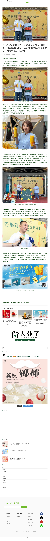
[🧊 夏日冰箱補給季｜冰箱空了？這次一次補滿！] (5, 451)
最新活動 (4, 482)
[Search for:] (25, 347)
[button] (27, 2)
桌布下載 (4, 487)
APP (3, 467)
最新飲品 (4, 485)
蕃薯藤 (23, 302)
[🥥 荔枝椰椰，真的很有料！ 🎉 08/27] (25, 381)
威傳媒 (18, 302)
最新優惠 (4, 478)
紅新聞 (27, 302)
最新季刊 (4, 480)
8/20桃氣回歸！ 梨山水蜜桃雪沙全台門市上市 (18, 458)
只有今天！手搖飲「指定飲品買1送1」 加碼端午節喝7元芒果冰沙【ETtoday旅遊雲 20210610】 (25, 323)
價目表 (3, 469)
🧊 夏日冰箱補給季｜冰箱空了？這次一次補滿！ (18, 450)
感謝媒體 (13, 54)
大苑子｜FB (6, 410)
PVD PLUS (35, 531)
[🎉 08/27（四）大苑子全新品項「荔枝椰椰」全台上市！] (5, 444)
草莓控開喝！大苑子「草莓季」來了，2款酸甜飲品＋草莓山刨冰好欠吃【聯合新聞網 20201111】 (9, 321)
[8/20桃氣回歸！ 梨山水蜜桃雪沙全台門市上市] (5, 459)
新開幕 (3, 476)
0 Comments (18, 444)
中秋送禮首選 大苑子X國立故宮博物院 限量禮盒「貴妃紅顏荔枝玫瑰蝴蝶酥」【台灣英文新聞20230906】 (40, 321)
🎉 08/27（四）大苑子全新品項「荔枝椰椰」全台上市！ (20, 443)
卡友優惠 (4, 471)
